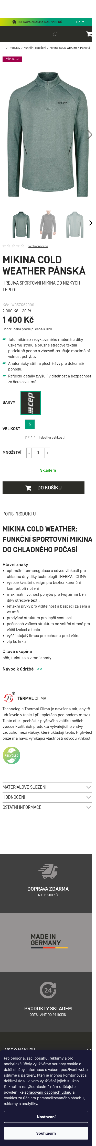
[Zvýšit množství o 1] (47, 453)
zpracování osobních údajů (48, 1092)
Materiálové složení (24, 787)
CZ (78, 22)
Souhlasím (46, 1133)
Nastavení (46, 1116)
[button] (89, 134)
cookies (10, 1098)
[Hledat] (55, 33)
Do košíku (49, 488)
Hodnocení (14, 797)
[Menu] (8, 16)
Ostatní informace (22, 807)
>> (40, 669)
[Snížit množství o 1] (29, 453)
